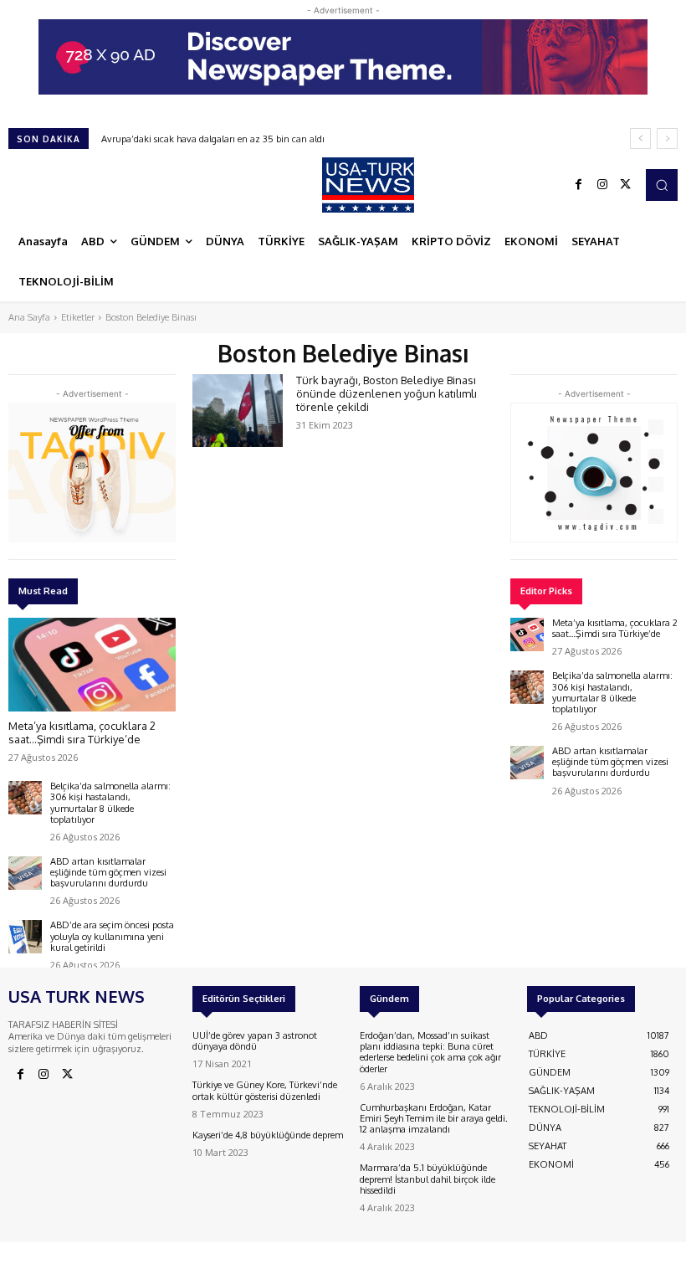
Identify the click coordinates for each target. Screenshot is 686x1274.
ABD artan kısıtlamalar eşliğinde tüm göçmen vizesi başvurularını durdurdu (108, 872)
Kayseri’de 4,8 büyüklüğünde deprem (267, 1135)
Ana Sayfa (29, 317)
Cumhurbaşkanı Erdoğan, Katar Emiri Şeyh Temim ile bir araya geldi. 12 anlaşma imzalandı (434, 1118)
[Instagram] (602, 185)
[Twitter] (625, 185)
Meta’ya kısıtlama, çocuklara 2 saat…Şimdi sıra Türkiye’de (82, 732)
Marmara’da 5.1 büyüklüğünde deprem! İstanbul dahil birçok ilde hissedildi (427, 1178)
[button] (662, 185)
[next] (667, 138)
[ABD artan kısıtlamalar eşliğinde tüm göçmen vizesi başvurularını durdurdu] (25, 873)
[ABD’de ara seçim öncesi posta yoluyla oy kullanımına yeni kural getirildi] (25, 936)
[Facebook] (579, 185)
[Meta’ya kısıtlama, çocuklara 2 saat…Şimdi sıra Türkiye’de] (92, 664)
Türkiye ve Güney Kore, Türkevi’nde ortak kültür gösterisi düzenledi (264, 1090)
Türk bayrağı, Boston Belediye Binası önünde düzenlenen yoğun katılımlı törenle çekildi (386, 393)
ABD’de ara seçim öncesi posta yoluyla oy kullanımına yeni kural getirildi (112, 936)
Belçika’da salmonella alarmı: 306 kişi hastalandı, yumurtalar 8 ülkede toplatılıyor (110, 802)
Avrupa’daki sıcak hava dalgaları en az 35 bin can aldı (213, 139)
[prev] (640, 138)
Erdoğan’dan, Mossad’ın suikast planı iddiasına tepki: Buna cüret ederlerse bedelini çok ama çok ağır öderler (430, 1052)
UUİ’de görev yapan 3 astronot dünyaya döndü (254, 1041)
